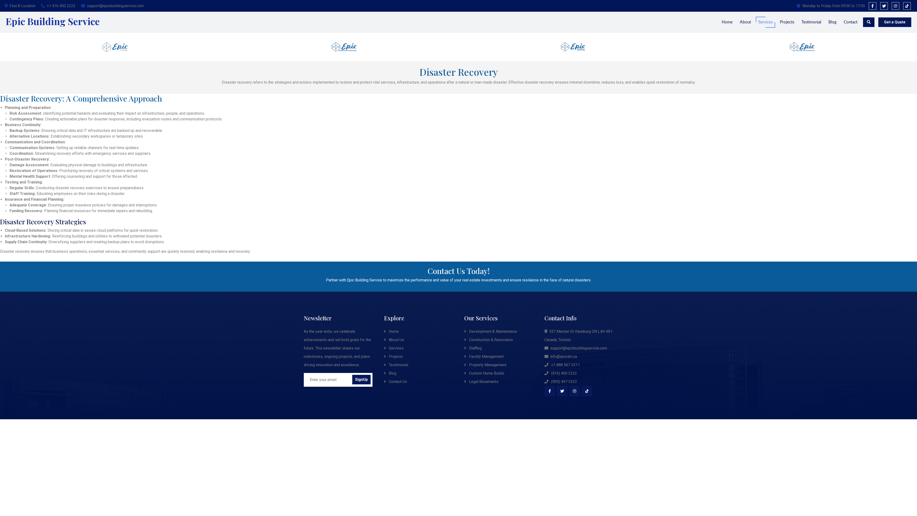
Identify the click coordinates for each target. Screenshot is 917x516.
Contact (851, 22)
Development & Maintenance (492, 331)
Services (765, 22)
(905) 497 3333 (563, 381)
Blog (832, 22)
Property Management (487, 365)
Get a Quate (895, 22)
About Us (396, 340)
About (745, 22)
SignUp (361, 379)
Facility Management (486, 356)
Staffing (475, 348)
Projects (787, 22)
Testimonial (811, 22)
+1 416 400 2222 (61, 6)
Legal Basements (483, 381)
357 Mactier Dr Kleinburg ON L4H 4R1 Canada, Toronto (578, 335)
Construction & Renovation (490, 340)
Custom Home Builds (486, 373)
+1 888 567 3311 (565, 365)
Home (727, 22)
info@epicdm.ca (563, 356)
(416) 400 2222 (563, 373)
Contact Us (397, 381)
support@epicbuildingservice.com (115, 6)
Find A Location (22, 6)
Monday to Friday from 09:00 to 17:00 (833, 6)
